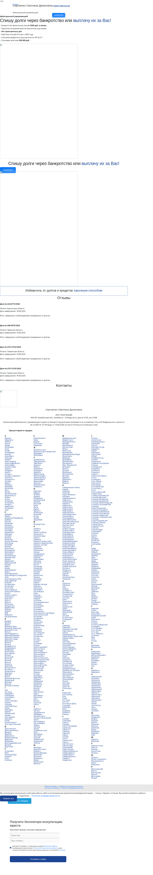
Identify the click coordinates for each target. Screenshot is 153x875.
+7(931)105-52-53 (61, 6)
